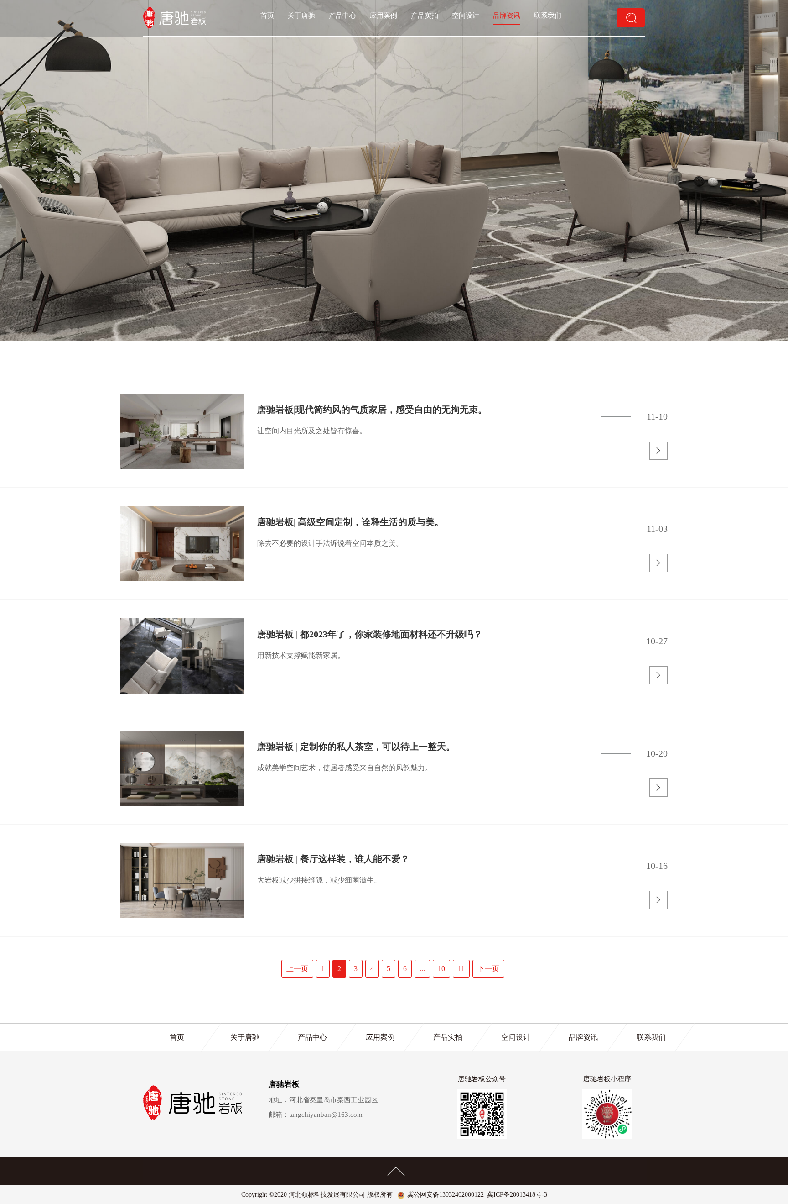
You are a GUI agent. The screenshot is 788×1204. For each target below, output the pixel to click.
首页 (267, 15)
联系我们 (547, 15)
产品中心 (342, 15)
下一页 (488, 969)
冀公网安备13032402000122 (445, 1194)
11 (461, 969)
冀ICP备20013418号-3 (517, 1194)
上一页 (297, 969)
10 (441, 969)
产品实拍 (424, 15)
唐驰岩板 (284, 1084)
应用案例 (383, 15)
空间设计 (465, 15)
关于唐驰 (301, 15)
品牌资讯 (506, 15)
